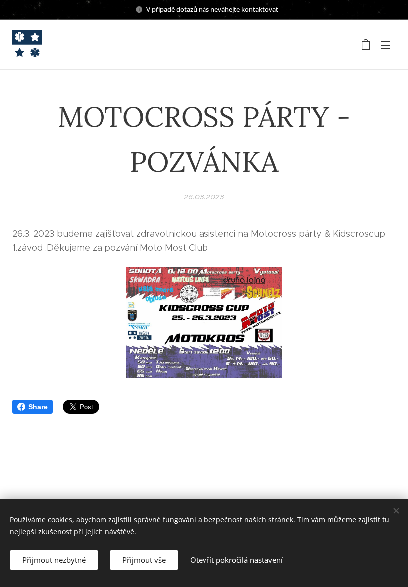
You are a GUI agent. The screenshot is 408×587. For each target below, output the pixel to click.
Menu (386, 45)
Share (38, 407)
